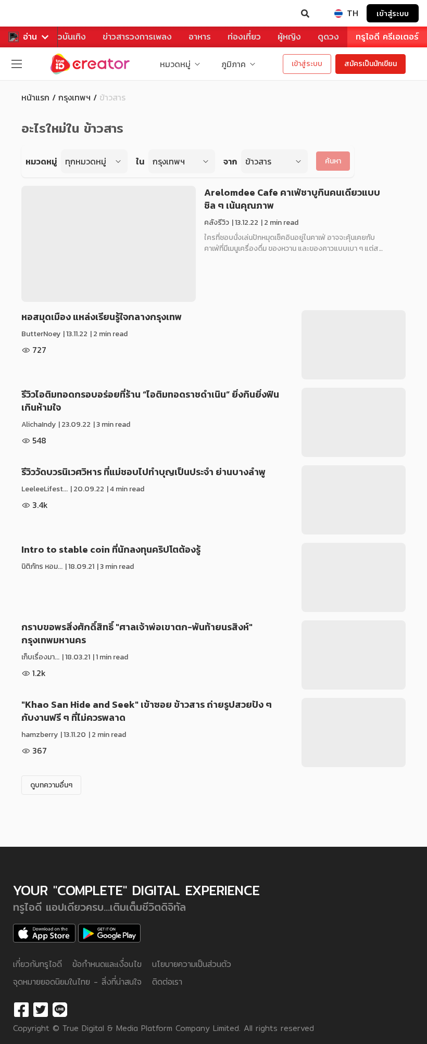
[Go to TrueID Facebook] (21, 1010)
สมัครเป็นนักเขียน (370, 63)
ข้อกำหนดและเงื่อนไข (107, 964)
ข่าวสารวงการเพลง (137, 36)
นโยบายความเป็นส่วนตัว (191, 964)
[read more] (108, 244)
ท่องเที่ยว (244, 36)
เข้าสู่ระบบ (392, 13)
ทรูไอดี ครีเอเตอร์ (387, 36)
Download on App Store (44, 933)
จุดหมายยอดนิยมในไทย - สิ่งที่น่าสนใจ (77, 981)
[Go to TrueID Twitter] (40, 1010)
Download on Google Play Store (109, 933)
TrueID (29, 13)
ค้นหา (333, 161)
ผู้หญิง (289, 36)
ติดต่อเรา (167, 981)
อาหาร (200, 36)
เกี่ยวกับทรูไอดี (37, 964)
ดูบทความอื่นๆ (51, 785)
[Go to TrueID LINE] (60, 1010)
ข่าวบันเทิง (67, 36)
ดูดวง (328, 36)
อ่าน (30, 36)
